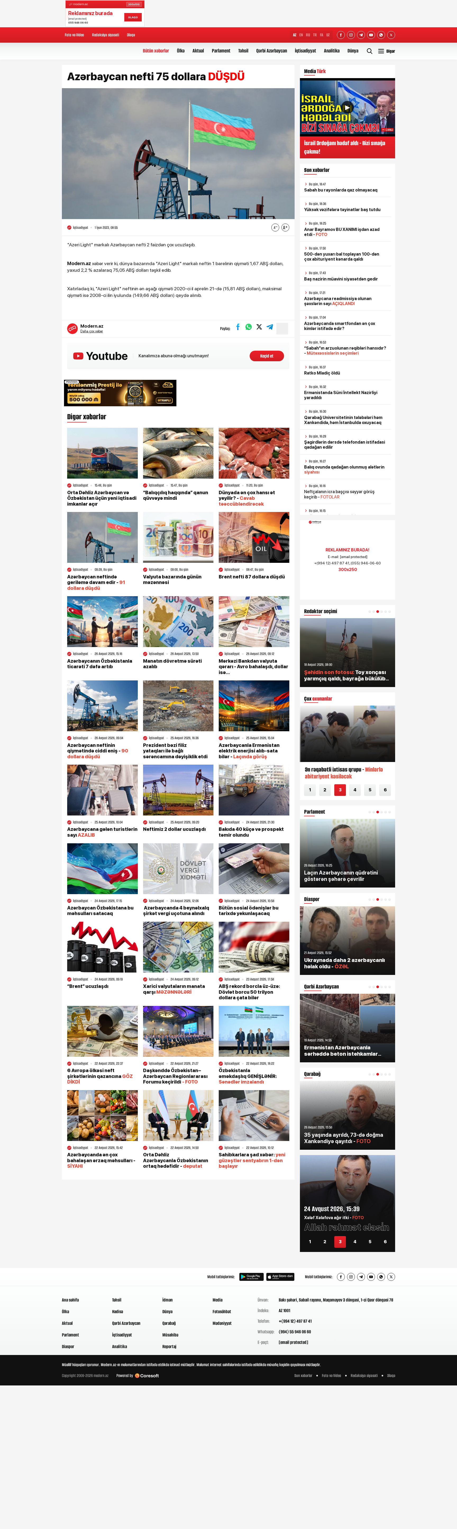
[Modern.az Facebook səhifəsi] (341, 35)
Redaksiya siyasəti (105, 35)
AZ (294, 35)
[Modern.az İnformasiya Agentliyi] (82, 1277)
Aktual (198, 50)
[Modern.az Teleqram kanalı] (361, 35)
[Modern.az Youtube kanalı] (371, 35)
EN (301, 35)
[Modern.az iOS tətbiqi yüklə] (280, 1277)
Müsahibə (170, 1335)
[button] (369, 611)
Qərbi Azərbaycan (271, 50)
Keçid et (266, 356)
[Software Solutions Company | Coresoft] (147, 1376)
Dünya (353, 50)
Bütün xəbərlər (156, 50)
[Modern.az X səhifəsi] (391, 35)
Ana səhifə (70, 1300)
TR (315, 35)
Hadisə (117, 1311)
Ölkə (181, 50)
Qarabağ (169, 1323)
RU (308, 35)
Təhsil (243, 50)
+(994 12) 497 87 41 (295, 1321)
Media (217, 1300)
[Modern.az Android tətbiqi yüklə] (251, 1277)
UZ (328, 35)
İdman (167, 1300)
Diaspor (68, 1346)
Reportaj (169, 1346)
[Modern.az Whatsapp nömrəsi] (381, 35)
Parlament (221, 50)
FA (321, 35)
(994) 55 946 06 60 (295, 1332)
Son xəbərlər (303, 1375)
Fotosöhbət (222, 1311)
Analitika (332, 50)
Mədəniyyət (222, 1323)
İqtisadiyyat (305, 50)
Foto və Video (74, 35)
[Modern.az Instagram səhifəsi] (351, 35)
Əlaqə (131, 35)
